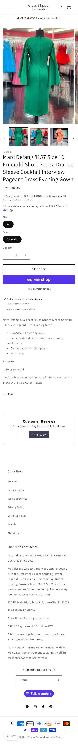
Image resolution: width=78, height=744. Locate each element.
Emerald (12, 239)
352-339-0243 (16, 610)
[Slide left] (4, 138)
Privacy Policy (16, 507)
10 (8, 224)
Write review (38, 434)
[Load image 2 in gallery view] (39, 137)
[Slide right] (74, 138)
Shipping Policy (17, 515)
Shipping (7, 200)
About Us (13, 533)
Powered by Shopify (54, 737)
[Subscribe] (58, 679)
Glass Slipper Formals (33, 737)
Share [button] (10, 394)
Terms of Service (17, 498)
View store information (21, 309)
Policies (12, 481)
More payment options (39, 288)
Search (12, 524)
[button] (7, 7)
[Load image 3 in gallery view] (59, 137)
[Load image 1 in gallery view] (18, 137)
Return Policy (16, 490)
